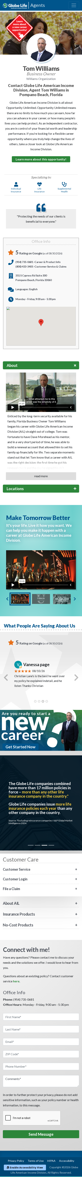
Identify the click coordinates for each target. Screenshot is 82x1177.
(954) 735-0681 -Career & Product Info (38, 262)
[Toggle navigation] (73, 5)
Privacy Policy (16, 1160)
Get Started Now (20, 747)
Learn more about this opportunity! (41, 159)
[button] (6, 677)
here (16, 981)
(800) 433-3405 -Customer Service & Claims (41, 266)
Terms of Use (36, 1160)
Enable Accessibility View (26, 1167)
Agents (37, 5)
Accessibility (66, 1160)
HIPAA (51, 1160)
